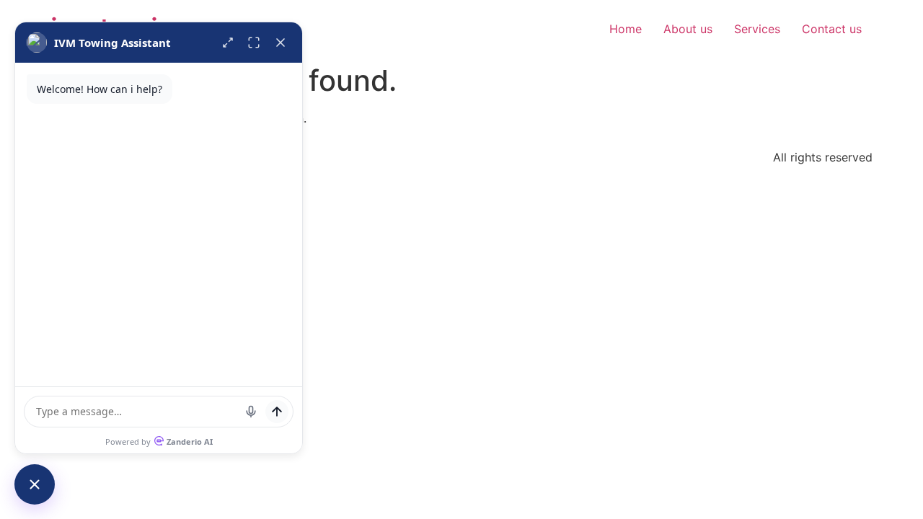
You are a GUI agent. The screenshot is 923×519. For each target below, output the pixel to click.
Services (757, 29)
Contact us (832, 29)
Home (625, 29)
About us (687, 29)
